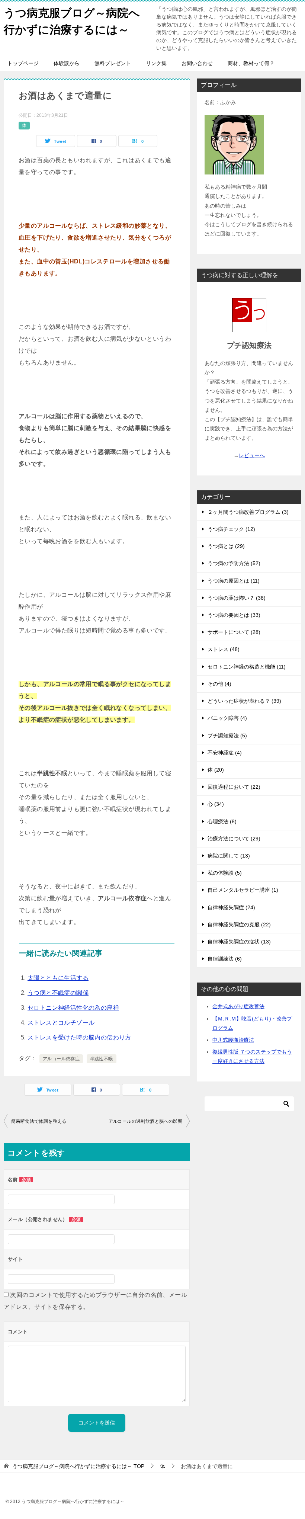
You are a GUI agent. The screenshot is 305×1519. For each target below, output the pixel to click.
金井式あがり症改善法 (238, 1006)
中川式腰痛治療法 (233, 1040)
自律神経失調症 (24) (231, 907)
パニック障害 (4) (227, 718)
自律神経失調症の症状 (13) (239, 942)
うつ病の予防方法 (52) (234, 563)
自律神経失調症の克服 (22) (239, 924)
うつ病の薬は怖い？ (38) (237, 598)
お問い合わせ (197, 63)
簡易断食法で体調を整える (39, 1121)
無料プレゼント (112, 63)
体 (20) (216, 770)
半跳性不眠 (101, 1058)
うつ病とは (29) (226, 546)
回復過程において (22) (234, 787)
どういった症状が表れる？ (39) (244, 701)
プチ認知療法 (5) (227, 735)
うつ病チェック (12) (231, 529)
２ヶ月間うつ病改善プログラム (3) (248, 512)
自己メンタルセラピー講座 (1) (243, 890)
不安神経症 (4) (225, 753)
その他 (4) (219, 684)
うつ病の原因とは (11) (234, 581)
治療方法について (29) (234, 839)
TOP (78, 1466)
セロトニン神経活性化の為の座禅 (73, 1007)
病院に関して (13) (229, 856)
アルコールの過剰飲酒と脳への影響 (145, 1121)
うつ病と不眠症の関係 (58, 993)
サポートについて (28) (234, 632)
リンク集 (156, 63)
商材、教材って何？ (251, 63)
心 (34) (216, 804)
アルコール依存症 (61, 1058)
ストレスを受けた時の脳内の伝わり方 (79, 1037)
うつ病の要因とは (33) (234, 615)
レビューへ (252, 455)
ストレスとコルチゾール (61, 1022)
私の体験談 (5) (225, 873)
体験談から (67, 63)
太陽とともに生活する (58, 978)
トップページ (23, 63)
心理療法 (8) (222, 821)
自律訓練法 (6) (225, 959)
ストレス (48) (224, 649)
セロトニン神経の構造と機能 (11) (247, 667)
